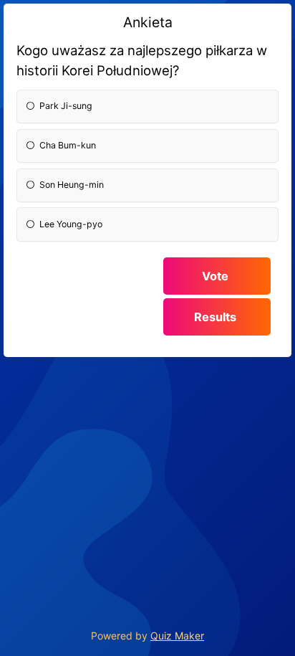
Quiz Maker (177, 635)
